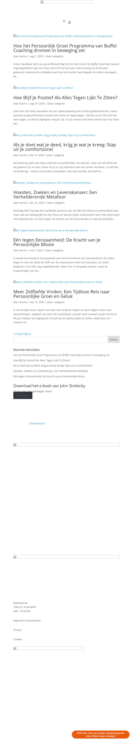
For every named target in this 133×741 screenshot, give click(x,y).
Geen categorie (54, 56)
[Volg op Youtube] (70, 433)
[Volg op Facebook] (56, 433)
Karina (23, 56)
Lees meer (23, 395)
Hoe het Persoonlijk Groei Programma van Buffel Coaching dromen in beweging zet (65, 48)
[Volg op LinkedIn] (77, 433)
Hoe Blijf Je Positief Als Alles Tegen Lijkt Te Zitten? (65, 97)
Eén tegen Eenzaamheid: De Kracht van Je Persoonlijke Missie (56, 242)
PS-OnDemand (37, 423)
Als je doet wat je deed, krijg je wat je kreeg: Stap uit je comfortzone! (64, 146)
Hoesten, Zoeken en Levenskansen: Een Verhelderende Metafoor (55, 194)
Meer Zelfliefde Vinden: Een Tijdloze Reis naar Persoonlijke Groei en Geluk (61, 293)
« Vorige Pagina (22, 333)
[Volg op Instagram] (63, 433)
